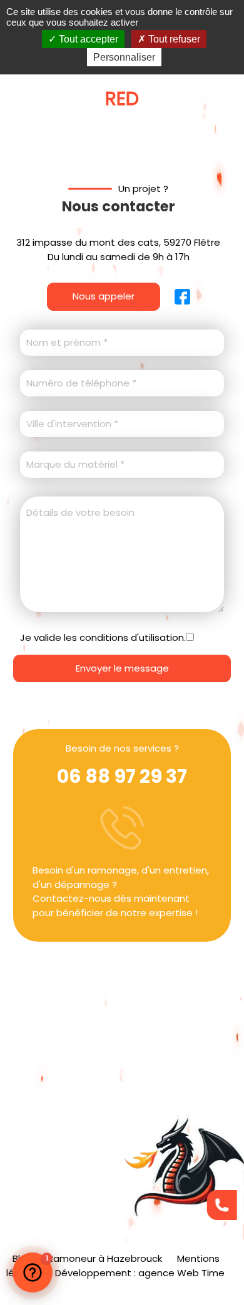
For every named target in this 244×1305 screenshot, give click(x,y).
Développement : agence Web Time (140, 1272)
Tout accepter (87, 39)
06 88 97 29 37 (122, 776)
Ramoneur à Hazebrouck (105, 1258)
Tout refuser (173, 39)
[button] (33, 1272)
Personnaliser (124, 57)
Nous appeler (104, 296)
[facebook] (175, 297)
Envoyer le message (122, 668)
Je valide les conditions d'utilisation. (103, 637)
